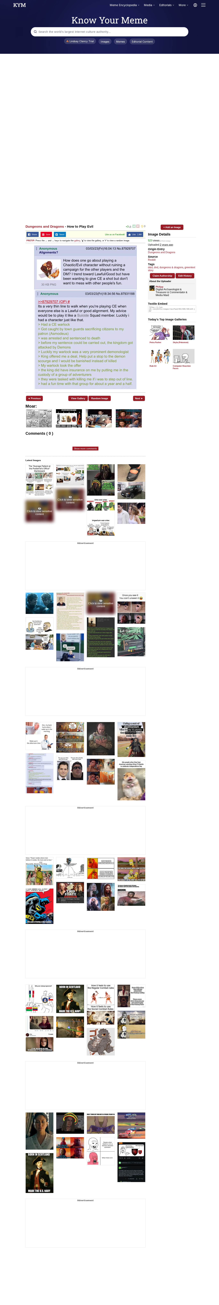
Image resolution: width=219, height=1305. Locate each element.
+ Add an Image (172, 227)
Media (148, 5)
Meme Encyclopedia (123, 5)
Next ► (139, 398)
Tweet (61, 234)
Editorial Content (142, 41)
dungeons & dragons (171, 267)
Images (105, 41)
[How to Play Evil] (85, 317)
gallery (77, 240)
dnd (156, 267)
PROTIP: (30, 240)
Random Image (99, 398)
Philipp (159, 286)
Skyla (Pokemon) (180, 342)
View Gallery (78, 398)
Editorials (165, 5)
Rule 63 (153, 366)
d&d (150, 267)
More (182, 5)
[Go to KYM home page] (19, 6)
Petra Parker (155, 342)
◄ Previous (34, 398)
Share (33, 234)
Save (47, 234)
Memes (120, 41)
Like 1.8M (136, 234)
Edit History (185, 275)
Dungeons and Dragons (44, 226)
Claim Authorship (162, 275)
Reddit (152, 259)
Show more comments (85, 448)
